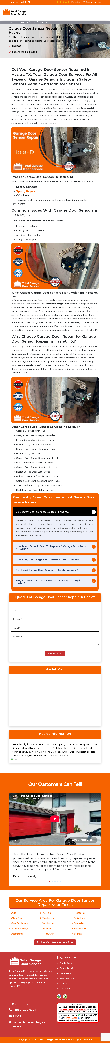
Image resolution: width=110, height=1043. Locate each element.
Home (12, 22)
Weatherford (48, 918)
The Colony (79, 913)
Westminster (17, 934)
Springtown (79, 918)
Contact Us (66, 988)
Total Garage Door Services (54, 1039)
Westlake (46, 913)
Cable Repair (67, 963)
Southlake (79, 923)
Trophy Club (48, 934)
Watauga (46, 928)
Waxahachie (48, 923)
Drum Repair (67, 968)
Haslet (22, 22)
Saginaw (78, 934)
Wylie (13, 913)
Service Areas (67, 978)
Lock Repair (66, 973)
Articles (64, 983)
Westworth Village (19, 928)
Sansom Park (80, 928)
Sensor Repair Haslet (40, 22)
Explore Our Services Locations (55, 942)
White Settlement (19, 923)
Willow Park (16, 918)
